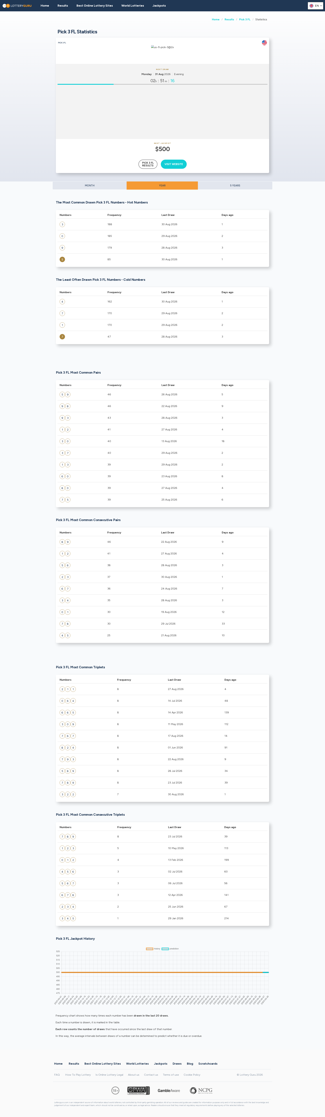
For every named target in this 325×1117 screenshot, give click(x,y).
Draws (177, 1063)
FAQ (57, 1074)
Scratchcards (208, 1063)
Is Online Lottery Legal (109, 1074)
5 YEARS (235, 185)
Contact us (151, 1074)
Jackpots (159, 5)
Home (216, 19)
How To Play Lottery (78, 1074)
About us (133, 1074)
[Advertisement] (162, 112)
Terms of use (171, 1074)
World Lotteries (132, 5)
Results (229, 19)
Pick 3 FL (245, 19)
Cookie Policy (192, 1074)
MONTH (89, 185)
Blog (190, 1063)
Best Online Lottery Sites (95, 5)
